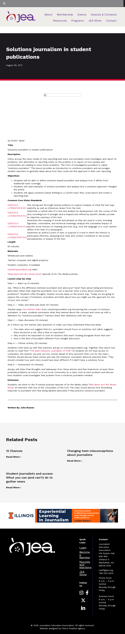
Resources (60, 20)
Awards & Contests (104, 14)
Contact (111, 20)
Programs (77, 20)
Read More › (13, 456)
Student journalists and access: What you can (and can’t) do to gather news (29, 477)
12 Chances (14, 451)
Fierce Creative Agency (73, 628)
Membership (65, 14)
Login (82, 547)
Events (82, 14)
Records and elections (85, 564)
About (48, 14)
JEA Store (94, 20)
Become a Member (84, 554)
